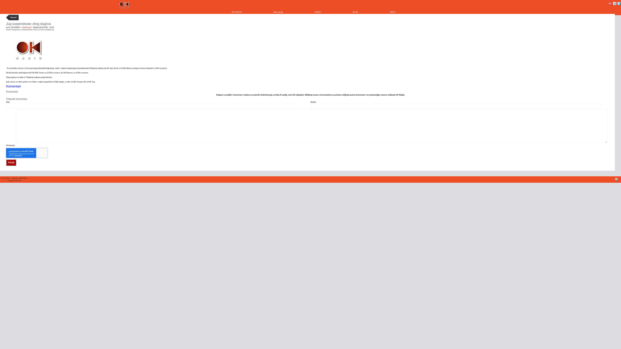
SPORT (318, 12)
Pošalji (11, 162)
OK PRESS (237, 12)
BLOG (355, 12)
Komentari (13, 86)
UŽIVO (392, 12)
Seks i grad (278, 12)
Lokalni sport (27, 27)
